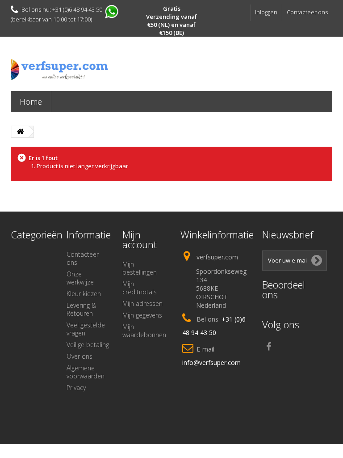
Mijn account (139, 239)
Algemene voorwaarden (86, 372)
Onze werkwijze (80, 278)
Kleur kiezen (84, 293)
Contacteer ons (307, 12)
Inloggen (266, 12)
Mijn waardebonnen (144, 330)
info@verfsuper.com (211, 362)
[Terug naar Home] (20, 131)
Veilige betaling (88, 344)
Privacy (76, 387)
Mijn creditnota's (139, 288)
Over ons (79, 356)
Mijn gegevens (142, 315)
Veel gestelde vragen (86, 329)
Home (31, 101)
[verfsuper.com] (60, 69)
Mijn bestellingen (139, 268)
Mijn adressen (142, 303)
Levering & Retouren (81, 309)
